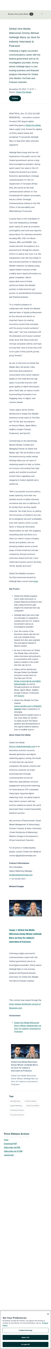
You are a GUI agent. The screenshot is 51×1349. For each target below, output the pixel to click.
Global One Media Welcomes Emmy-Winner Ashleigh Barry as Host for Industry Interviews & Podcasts (24, 1066)
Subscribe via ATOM (13, 1151)
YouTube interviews (17, 1115)
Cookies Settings (25, 1330)
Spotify (21, 696)
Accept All (25, 1344)
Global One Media (23, 92)
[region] (25, 1330)
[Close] (48, 1314)
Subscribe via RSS (12, 1147)
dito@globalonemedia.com (21, 875)
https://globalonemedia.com (22, 746)
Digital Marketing (16, 1106)
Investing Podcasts (17, 1110)
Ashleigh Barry (15, 1101)
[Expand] (40, 914)
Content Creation (31, 1101)
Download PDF (10, 1144)
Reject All (25, 1337)
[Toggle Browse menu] (41, 14)
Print (6, 1140)
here (36, 581)
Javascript (9, 1155)
